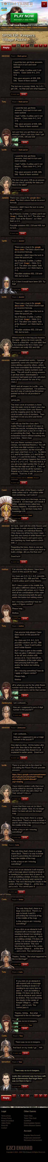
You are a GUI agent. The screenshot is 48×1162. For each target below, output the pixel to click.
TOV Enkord (27, 1152)
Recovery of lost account (33, 1140)
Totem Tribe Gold (30, 1118)
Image (13, 216)
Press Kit (4, 1125)
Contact (4, 1128)
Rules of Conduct (7, 1121)
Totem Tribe (28, 1116)
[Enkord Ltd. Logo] (19, 1148)
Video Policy (5, 1123)
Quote (23, 94)
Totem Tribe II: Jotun (16, 4)
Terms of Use (6, 1116)
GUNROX (27, 1121)
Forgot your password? (32, 1138)
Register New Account (32, 1135)
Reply (6, 47)
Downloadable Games (32, 1123)
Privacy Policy (6, 1118)
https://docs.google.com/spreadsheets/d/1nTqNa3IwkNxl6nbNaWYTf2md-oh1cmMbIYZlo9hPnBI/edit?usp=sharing (29, 778)
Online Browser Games (32, 1125)
